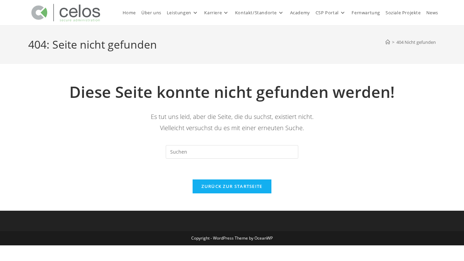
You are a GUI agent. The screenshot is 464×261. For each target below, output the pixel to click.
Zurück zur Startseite (231, 186)
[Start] (388, 42)
